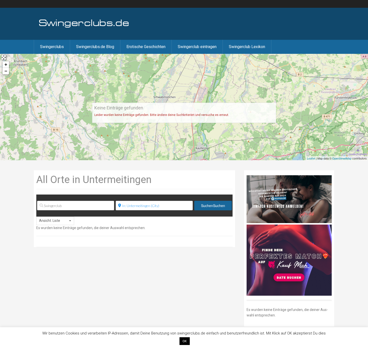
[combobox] (55, 221)
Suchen (213, 205)
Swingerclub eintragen (197, 46)
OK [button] (184, 341)
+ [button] (6, 64)
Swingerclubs (52, 46)
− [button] (6, 71)
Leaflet (311, 158)
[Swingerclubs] (84, 27)
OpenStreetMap (341, 158)
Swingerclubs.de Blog (95, 46)
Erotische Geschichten (145, 46)
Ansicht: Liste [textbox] (49, 221)
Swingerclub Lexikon (247, 46)
